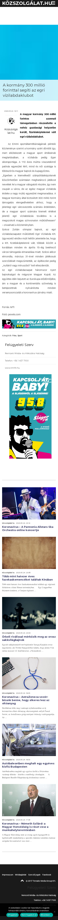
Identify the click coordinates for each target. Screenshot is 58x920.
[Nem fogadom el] (54, 911)
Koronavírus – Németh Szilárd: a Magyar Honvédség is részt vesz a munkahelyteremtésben (25, 827)
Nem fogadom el (29, 915)
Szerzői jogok (34, 875)
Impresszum (7, 875)
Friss (14, 335)
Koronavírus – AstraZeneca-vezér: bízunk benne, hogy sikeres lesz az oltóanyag (25, 700)
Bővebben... (46, 915)
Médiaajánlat (20, 875)
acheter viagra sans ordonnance (48, 380)
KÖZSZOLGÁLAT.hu (27, 3)
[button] (53, 3)
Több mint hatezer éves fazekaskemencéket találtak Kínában (27, 578)
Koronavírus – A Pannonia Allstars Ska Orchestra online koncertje (27, 528)
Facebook (46, 875)
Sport (20, 335)
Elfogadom (12, 915)
